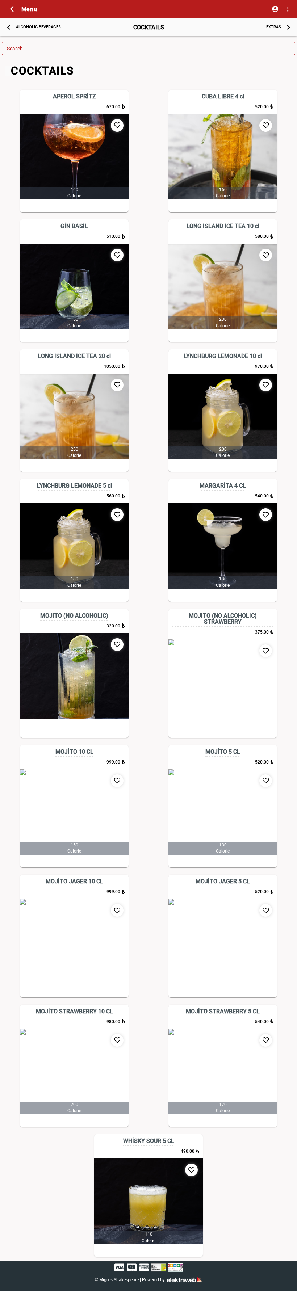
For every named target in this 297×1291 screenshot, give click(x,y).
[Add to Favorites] (117, 125)
